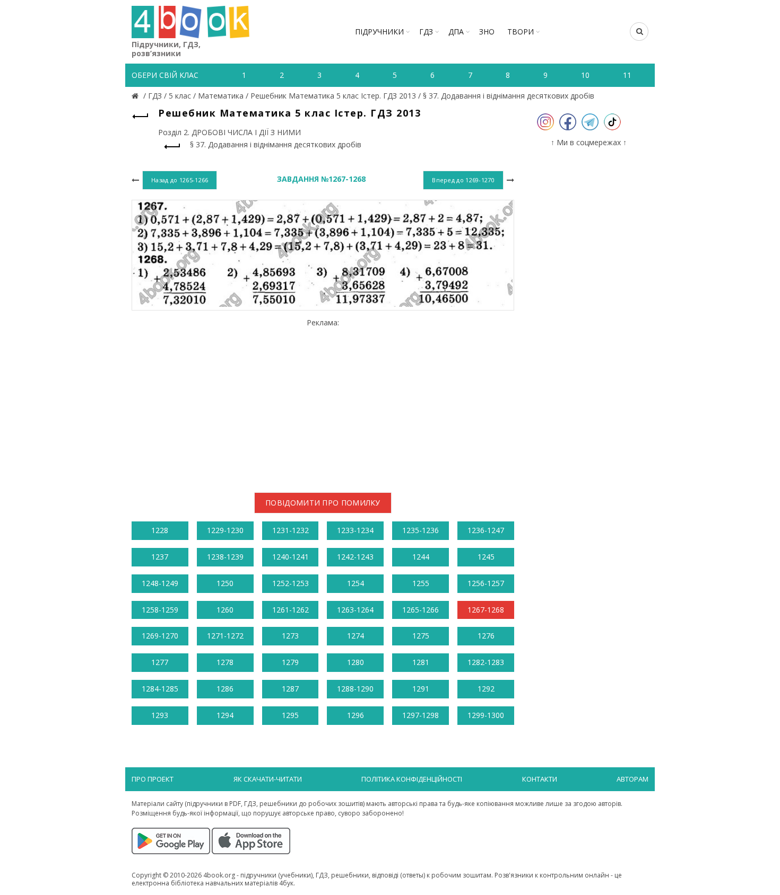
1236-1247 (485, 530)
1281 (420, 662)
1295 (290, 715)
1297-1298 (420, 715)
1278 (224, 662)
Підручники (379, 31)
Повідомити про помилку (322, 503)
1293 (159, 715)
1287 (290, 689)
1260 (224, 610)
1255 (420, 583)
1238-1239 (225, 557)
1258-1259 (160, 610)
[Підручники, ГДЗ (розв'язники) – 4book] (136, 96)
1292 (486, 689)
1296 (355, 715)
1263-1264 (355, 610)
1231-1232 (290, 530)
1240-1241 (290, 557)
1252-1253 (290, 583)
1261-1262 (290, 610)
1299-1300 (485, 715)
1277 (159, 662)
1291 (420, 689)
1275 (420, 636)
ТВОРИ (520, 31)
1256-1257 (485, 583)
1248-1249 (160, 583)
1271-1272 (225, 636)
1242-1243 (355, 557)
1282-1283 (485, 662)
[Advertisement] (323, 401)
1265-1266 (420, 610)
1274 (355, 636)
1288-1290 (355, 689)
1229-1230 (225, 530)
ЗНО (487, 31)
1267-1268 (485, 610)
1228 (159, 530)
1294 (224, 715)
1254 (355, 583)
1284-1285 (160, 689)
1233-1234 (355, 530)
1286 (224, 689)
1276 (486, 636)
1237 (159, 557)
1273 (290, 636)
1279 (290, 662)
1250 (224, 583)
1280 (355, 662)
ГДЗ (426, 31)
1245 (486, 557)
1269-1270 (160, 636)
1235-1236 (420, 530)
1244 (420, 557)
